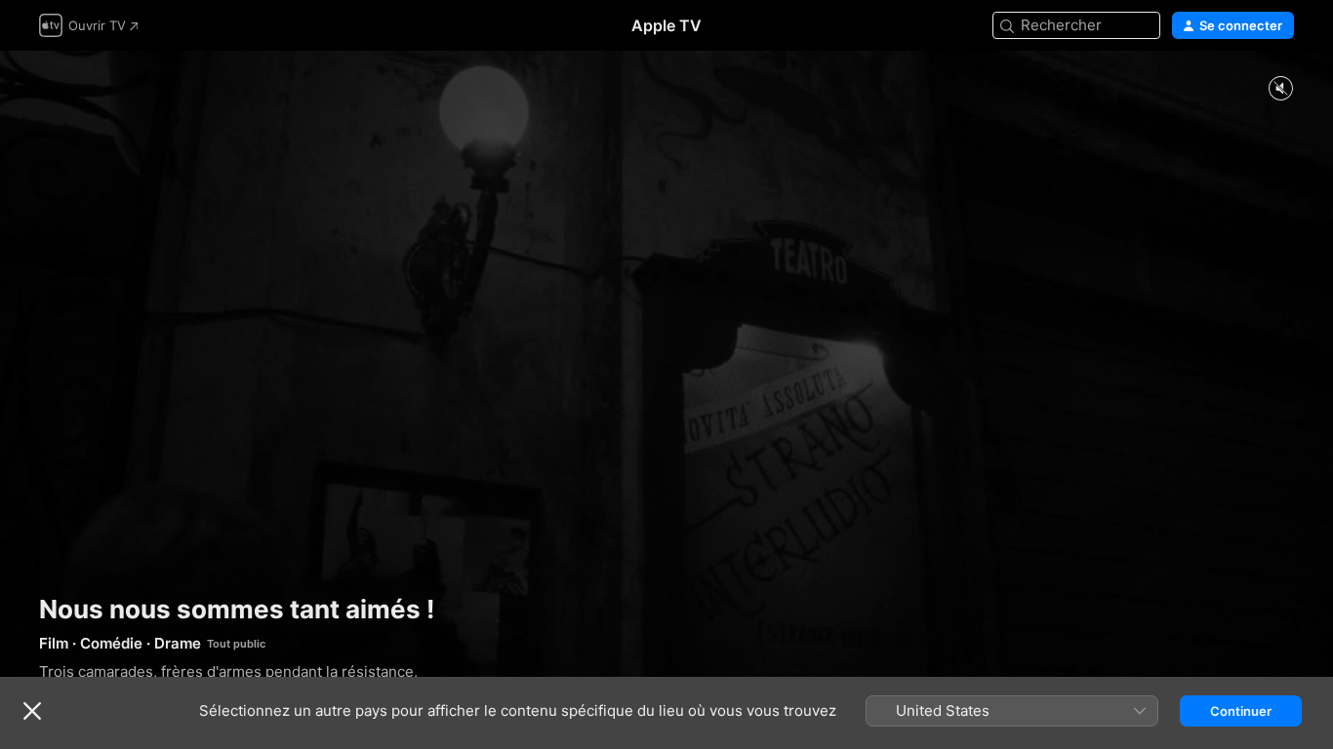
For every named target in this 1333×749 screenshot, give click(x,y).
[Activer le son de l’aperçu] (1280, 89)
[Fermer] (32, 711)
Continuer (1241, 711)
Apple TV (666, 25)
